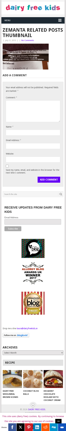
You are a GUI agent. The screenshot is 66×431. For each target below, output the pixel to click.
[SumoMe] (62, 427)
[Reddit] (45, 427)
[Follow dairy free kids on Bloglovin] (16, 336)
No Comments (27, 40)
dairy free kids (36, 409)
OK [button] (58, 421)
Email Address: (13, 140)
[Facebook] (12, 427)
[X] (21, 427)
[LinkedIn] (37, 427)
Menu (7, 20)
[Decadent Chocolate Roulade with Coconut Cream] (53, 379)
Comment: (11, 97)
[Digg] (54, 427)
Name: (9, 126)
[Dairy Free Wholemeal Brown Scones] (12, 379)
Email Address (11, 217)
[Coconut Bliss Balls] (32, 379)
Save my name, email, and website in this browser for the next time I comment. (32, 171)
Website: (10, 153)
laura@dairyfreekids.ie (27, 328)
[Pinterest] (29, 427)
